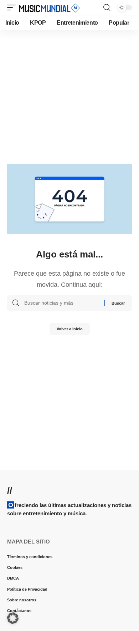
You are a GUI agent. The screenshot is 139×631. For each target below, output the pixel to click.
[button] (13, 7)
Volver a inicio (70, 329)
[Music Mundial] (49, 7)
